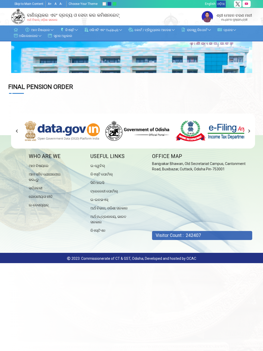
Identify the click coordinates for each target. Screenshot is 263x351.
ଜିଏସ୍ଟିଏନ (98, 230)
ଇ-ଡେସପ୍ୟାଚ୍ (39, 205)
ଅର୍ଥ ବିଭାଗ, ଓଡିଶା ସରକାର (109, 208)
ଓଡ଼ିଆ (221, 4)
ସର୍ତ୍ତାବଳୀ (35, 188)
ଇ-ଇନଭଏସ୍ (99, 200)
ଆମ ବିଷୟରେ (39, 166)
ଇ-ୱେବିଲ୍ (97, 166)
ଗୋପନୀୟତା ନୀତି (41, 197)
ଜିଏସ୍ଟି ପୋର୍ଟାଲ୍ (101, 174)
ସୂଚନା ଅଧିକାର (62, 36)
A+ (50, 4)
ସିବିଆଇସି (97, 183)
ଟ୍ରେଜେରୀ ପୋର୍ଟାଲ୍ (104, 191)
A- (60, 4)
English (210, 4)
